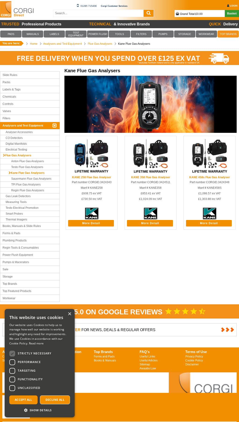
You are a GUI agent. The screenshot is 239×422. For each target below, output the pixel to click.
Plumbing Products (15, 240)
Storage (8, 276)
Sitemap (145, 364)
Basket (232, 13)
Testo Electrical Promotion (22, 207)
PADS (11, 34)
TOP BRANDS (228, 34)
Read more (36, 343)
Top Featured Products (17, 291)
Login (233, 5)
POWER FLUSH (97, 34)
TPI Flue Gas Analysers (26, 184)
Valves (7, 111)
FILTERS (141, 34)
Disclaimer (192, 364)
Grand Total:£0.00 (191, 14)
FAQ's (145, 352)
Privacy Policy (194, 356)
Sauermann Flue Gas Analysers (31, 178)
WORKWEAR (206, 34)
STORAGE (184, 34)
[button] (39, 410)
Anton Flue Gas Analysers (27, 161)
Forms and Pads (104, 356)
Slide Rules (10, 75)
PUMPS (162, 34)
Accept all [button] (23, 400)
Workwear (9, 298)
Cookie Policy (194, 360)
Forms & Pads (11, 233)
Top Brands (10, 283)
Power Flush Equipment (18, 255)
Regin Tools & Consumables (21, 247)
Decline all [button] (55, 400)
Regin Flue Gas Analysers (27, 190)
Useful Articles (149, 360)
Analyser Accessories (19, 132)
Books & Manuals (105, 360)
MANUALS (33, 34)
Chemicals (9, 96)
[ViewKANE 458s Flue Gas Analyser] (209, 172)
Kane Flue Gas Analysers (28, 173)
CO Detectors (14, 138)
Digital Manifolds (16, 143)
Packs (6, 82)
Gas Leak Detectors (18, 196)
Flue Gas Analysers (18, 155)
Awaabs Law (148, 368)
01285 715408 (89, 6)
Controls (8, 104)
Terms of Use (196, 352)
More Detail (91, 223)
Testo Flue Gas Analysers (27, 167)
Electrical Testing (16, 149)
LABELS (54, 34)
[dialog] (40, 363)
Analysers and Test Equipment (23, 125)
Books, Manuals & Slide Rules (22, 226)
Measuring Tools (16, 202)
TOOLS (119, 34)
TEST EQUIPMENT (76, 34)
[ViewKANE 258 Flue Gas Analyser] (91, 172)
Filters (6, 118)
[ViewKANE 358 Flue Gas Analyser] (150, 172)
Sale (5, 269)
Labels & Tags (12, 89)
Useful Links (147, 356)
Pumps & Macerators (16, 262)
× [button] (69, 314)
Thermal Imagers (16, 219)
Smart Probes (14, 213)
